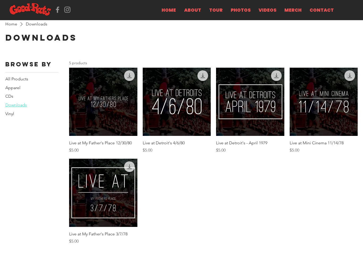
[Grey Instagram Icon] (67, 10)
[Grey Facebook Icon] (57, 10)
